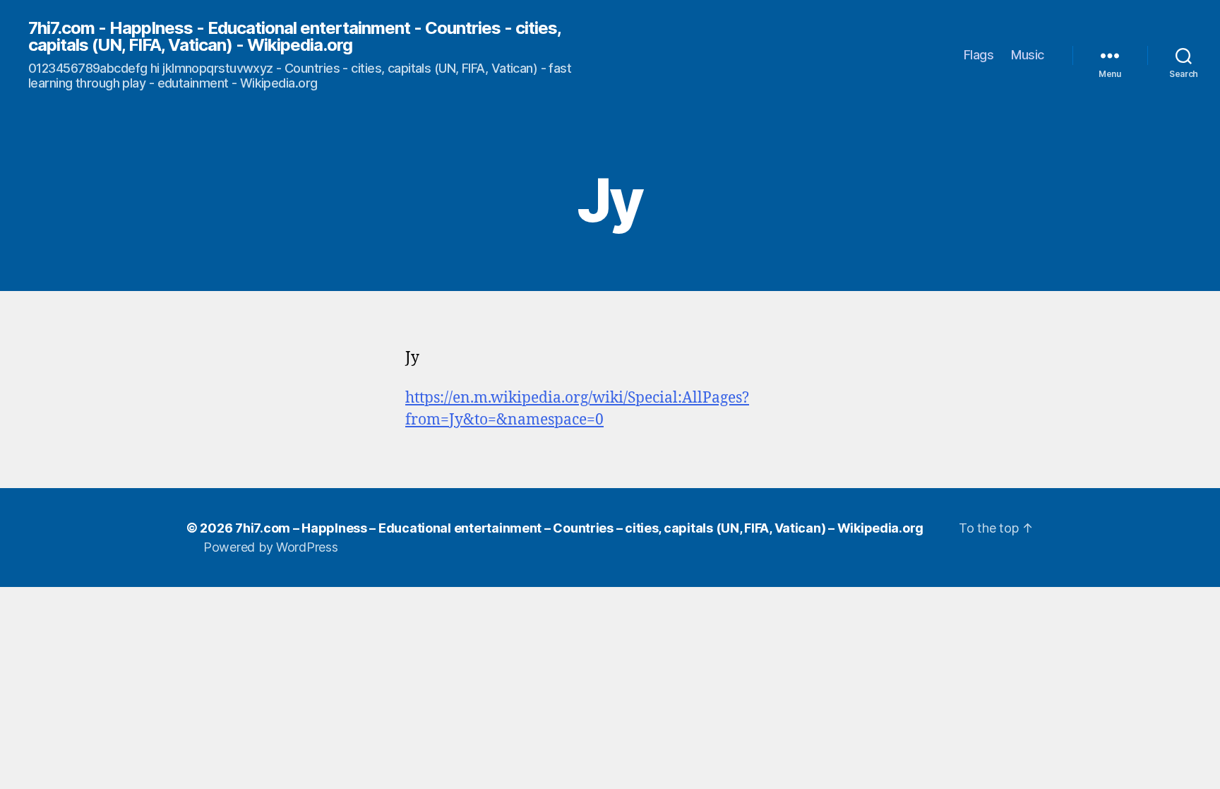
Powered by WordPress (270, 547)
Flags (979, 54)
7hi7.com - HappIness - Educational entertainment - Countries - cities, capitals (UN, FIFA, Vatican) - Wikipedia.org (294, 37)
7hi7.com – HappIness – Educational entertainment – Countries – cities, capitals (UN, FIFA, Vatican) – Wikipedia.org (579, 528)
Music (1027, 54)
